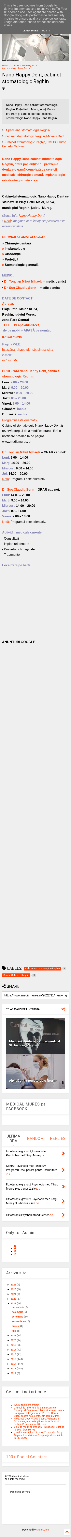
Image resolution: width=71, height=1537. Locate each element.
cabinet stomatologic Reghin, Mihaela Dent (35, 136)
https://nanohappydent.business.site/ (27, 349)
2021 (13, 1335)
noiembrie (17, 1312)
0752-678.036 (12, 337)
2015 (13, 1359)
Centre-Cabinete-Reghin (23, 65)
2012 (13, 1373)
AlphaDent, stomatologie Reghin (28, 130)
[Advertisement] (35, 804)
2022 (13, 1303)
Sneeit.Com (42, 1529)
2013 (13, 1368)
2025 (13, 1289)
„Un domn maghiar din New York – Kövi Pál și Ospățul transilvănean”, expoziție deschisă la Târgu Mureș (38, 1435)
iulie (14, 1330)
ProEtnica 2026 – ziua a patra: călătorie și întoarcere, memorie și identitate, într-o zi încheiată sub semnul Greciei (36, 1421)
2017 (13, 1349)
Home (4, 65)
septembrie (18, 1321)
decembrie (18, 1307)
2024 (13, 1294)
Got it (46, 30)
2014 (13, 1364)
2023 (13, 1298)
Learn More (30, 30)
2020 (13, 1340)
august (16, 1326)
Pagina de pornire (20, 1491)
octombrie (17, 1316)
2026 (13, 1284)
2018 (13, 1345)
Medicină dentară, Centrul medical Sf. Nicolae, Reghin (34, 1043)
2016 (13, 1354)
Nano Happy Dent (31, 215)
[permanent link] (3, 89)
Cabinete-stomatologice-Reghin (16, 68)
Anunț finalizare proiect (26, 1405)
